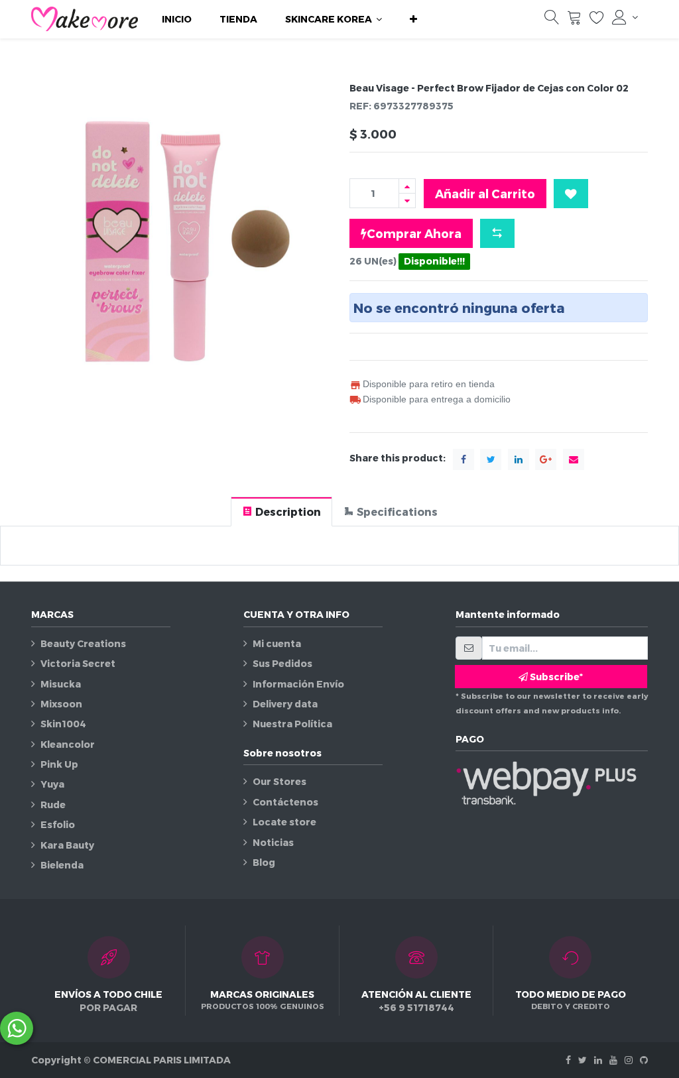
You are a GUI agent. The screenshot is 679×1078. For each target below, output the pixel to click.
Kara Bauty (67, 845)
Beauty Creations (83, 643)
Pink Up (59, 764)
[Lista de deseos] (596, 20)
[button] (413, 19)
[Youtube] (613, 1059)
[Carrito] (574, 20)
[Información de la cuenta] (625, 17)
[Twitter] (582, 1059)
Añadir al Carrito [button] (485, 193)
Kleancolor (67, 744)
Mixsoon (61, 703)
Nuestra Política (292, 723)
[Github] (644, 1059)
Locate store (284, 821)
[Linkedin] (598, 1059)
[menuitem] (176, 19)
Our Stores (279, 781)
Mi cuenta (277, 643)
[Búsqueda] (551, 20)
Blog (264, 862)
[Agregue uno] (407, 186)
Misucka (60, 683)
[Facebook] (568, 1059)
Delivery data (285, 703)
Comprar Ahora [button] (414, 233)
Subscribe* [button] (555, 676)
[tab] (281, 511)
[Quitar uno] (407, 201)
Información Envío (298, 683)
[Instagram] (629, 1059)
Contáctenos (285, 802)
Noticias (273, 842)
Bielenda (62, 864)
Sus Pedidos (282, 663)
